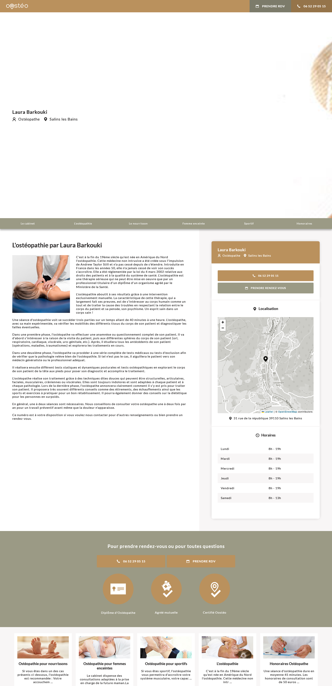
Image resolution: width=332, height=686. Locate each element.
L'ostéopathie (83, 223)
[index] (17, 6)
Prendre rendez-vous (268, 288)
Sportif (249, 223)
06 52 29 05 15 (315, 6)
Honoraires (304, 223)
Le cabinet (28, 223)
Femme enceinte (194, 223)
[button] (265, 359)
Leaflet (268, 411)
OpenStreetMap (287, 411)
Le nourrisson (138, 223)
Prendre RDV (273, 6)
